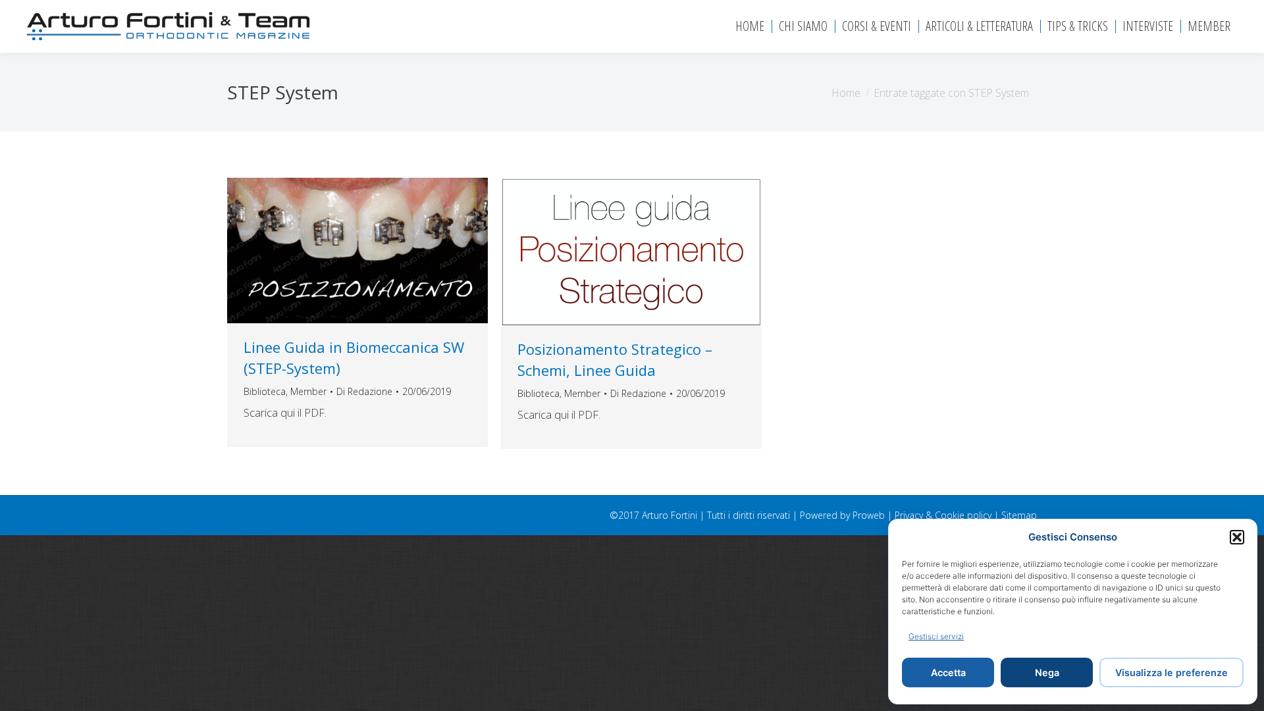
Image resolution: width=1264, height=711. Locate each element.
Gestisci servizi (936, 636)
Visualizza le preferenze (1171, 672)
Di (364, 391)
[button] (1237, 537)
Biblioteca (265, 391)
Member (308, 391)
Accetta (948, 672)
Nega (1047, 672)
